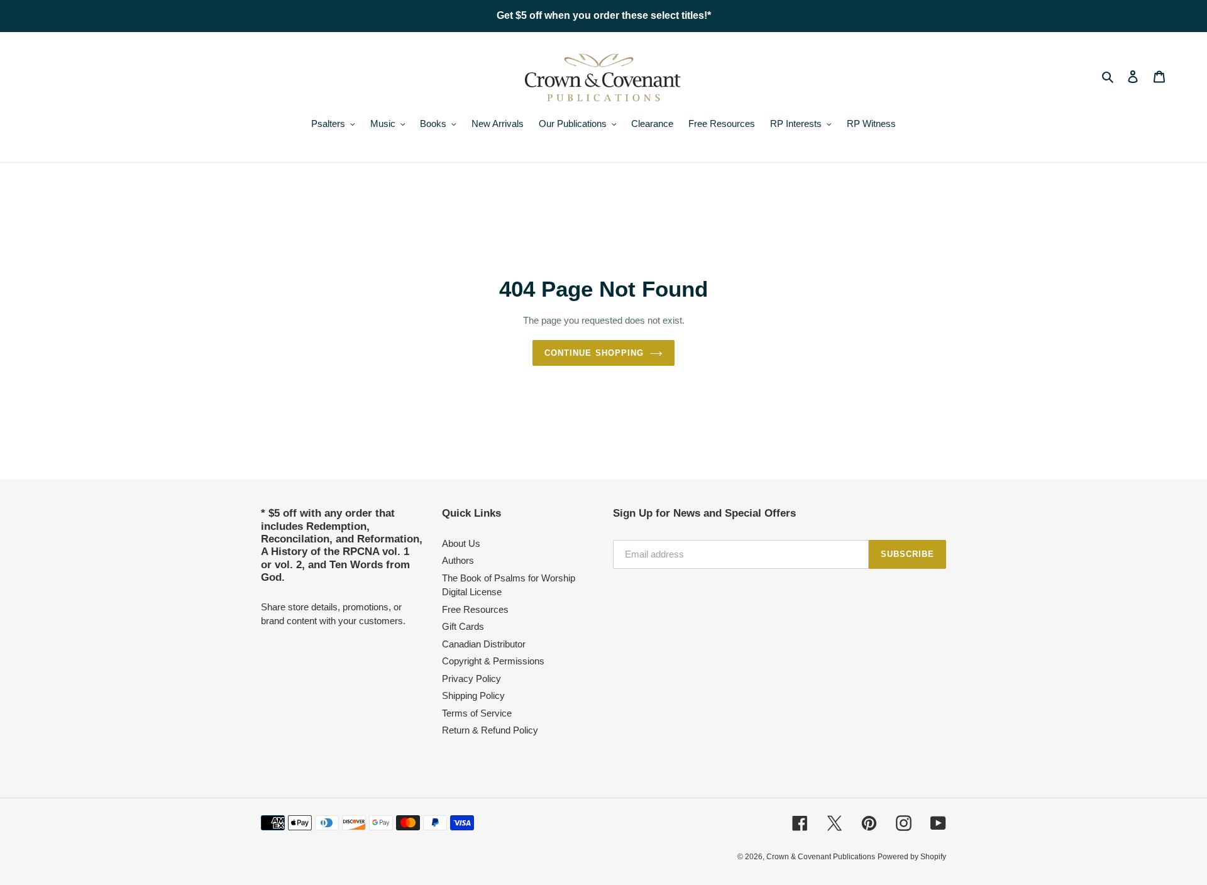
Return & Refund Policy (490, 730)
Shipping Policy (473, 695)
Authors (458, 560)
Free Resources (475, 609)
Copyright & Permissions (493, 661)
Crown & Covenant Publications (820, 856)
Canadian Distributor (484, 644)
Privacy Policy (471, 678)
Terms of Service (477, 713)
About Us (461, 543)
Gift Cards (463, 626)
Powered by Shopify (912, 856)
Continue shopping (594, 353)
